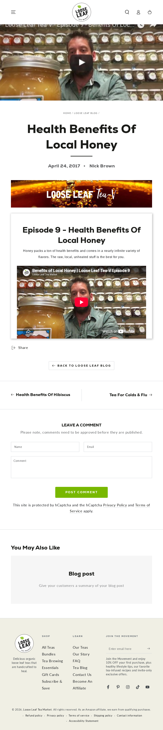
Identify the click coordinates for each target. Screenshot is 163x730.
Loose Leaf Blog (85, 113)
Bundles (49, 654)
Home (67, 113)
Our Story (81, 654)
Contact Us (82, 675)
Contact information (129, 715)
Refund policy (34, 715)
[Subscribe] (149, 648)
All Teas (48, 647)
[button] (127, 12)
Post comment (81, 492)
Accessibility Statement (84, 720)
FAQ (76, 661)
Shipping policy (103, 715)
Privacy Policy (115, 505)
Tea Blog (80, 668)
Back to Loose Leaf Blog (84, 365)
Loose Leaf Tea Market (37, 709)
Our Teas (80, 647)
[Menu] (13, 12)
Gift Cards (50, 675)
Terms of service (79, 715)
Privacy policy (55, 715)
